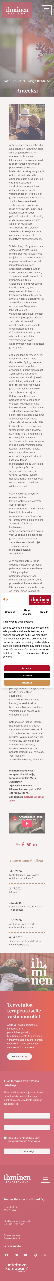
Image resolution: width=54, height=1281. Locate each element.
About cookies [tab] (27, 612)
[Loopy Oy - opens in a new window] (5, 599)
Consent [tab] (10, 612)
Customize (27, 675)
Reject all (27, 683)
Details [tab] (44, 612)
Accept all (27, 668)
